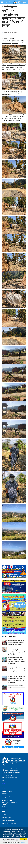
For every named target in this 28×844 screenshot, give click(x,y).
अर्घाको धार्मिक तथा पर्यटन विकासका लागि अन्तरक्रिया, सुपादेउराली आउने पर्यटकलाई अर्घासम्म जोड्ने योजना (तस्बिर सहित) (17, 680)
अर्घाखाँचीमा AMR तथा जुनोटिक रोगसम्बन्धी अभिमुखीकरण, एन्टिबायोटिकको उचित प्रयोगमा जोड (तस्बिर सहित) (16, 651)
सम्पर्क (3, 787)
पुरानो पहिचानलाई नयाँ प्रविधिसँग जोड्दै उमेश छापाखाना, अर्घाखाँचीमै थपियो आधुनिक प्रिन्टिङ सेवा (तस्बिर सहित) (16, 670)
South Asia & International (9, 823)
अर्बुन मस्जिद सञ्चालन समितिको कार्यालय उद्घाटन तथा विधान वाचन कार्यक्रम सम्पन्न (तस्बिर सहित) (16, 688)
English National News (8, 821)
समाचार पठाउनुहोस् (6, 785)
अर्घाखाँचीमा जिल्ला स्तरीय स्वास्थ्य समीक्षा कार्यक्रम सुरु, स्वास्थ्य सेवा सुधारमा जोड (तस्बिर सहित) (16, 643)
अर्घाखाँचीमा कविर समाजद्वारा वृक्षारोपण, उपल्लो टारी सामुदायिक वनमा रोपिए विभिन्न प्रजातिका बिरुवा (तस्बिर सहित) (16, 661)
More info (22, 842)
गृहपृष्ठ (3, 806)
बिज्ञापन (3, 783)
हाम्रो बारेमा (4, 788)
